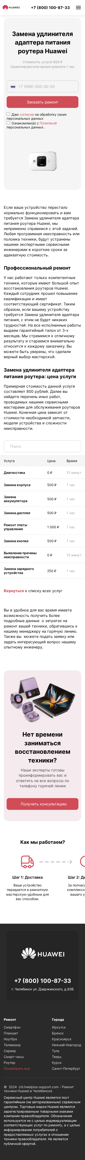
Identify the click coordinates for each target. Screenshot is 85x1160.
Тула (55, 1051)
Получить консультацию (44, 804)
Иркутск (59, 1027)
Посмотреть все (17, 1068)
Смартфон (12, 1027)
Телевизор (12, 1045)
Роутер (9, 1063)
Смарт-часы (14, 1057)
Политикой (48, 123)
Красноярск (62, 1039)
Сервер (10, 1051)
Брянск (58, 1033)
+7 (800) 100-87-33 (50, 7)
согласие (27, 114)
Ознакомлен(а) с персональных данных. (32, 125)
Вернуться (14, 590)
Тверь (57, 1057)
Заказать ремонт (42, 102)
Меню (78, 7)
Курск (57, 1063)
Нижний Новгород (66, 1045)
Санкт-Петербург (66, 1068)
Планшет (11, 1033)
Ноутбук (10, 1039)
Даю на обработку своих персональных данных (37, 116)
